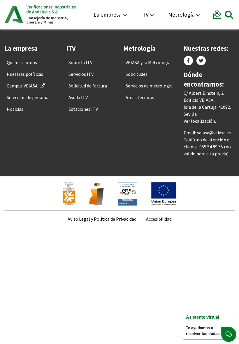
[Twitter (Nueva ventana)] (201, 60)
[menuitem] (21, 62)
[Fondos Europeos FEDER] (163, 193)
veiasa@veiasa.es (214, 133)
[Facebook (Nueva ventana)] (188, 60)
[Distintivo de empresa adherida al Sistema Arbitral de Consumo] (69, 193)
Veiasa (51, 14)
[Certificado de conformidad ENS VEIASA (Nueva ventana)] (127, 193)
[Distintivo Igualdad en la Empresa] (96, 193)
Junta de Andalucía (13, 14)
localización (203, 121)
